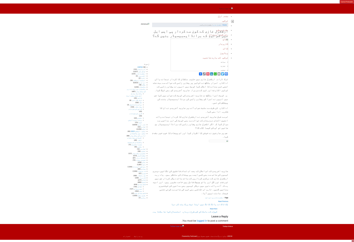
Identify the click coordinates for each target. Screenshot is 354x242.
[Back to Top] (353, 241)
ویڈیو (143, 198)
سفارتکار (138, 107)
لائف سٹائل (142, 184)
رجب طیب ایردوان (139, 167)
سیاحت (143, 169)
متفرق (139, 118)
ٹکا (140, 102)
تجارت (143, 127)
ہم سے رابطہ (138, 236)
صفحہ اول (223, 16)
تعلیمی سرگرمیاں (139, 153)
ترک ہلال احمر (137, 100)
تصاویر (143, 149)
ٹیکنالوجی (141, 156)
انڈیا (143, 78)
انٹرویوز (142, 76)
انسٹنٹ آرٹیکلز (139, 80)
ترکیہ (224, 20)
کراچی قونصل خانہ (135, 109)
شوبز (144, 173)
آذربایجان (141, 69)
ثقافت (139, 187)
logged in (202, 220)
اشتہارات (127, 236)
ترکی (144, 129)
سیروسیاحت (138, 189)
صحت (140, 191)
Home (225, 25)
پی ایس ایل (209, 198)
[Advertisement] (137, 44)
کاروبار (142, 178)
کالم (144, 180)
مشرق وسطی (142, 195)
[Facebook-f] (143, 229)
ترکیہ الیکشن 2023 (138, 131)
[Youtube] (131, 229)
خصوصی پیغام (141, 160)
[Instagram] (125, 229)
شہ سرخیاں (142, 171)
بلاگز (144, 85)
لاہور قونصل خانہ (135, 113)
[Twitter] (137, 229)
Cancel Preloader (347, 2)
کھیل (144, 182)
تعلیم (143, 151)
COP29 (140, 67)
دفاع (144, 162)
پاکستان (142, 87)
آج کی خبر (142, 71)
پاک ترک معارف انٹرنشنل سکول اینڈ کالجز (134, 96)
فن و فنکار (141, 175)
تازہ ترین (142, 125)
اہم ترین (142, 82)
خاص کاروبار (141, 158)
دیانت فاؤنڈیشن (136, 105)
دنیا (144, 164)
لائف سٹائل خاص (140, 193)
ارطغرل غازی (218, 25)
